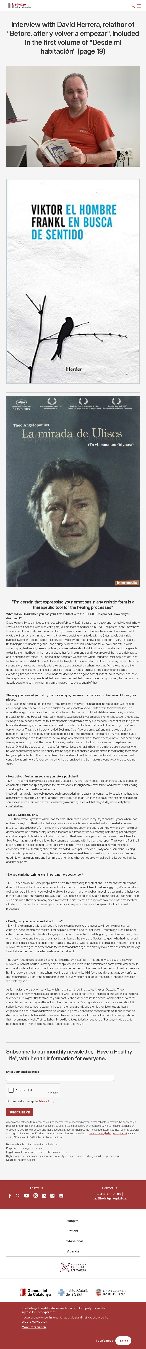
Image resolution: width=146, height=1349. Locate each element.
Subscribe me (19, 1112)
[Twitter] (17, 1196)
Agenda (73, 1251)
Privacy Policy (46, 1101)
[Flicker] (52, 1196)
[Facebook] (10, 1196)
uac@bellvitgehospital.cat (109, 1198)
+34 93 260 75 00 (109, 1194)
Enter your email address (22, 1071)
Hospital (73, 1221)
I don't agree (104, 1340)
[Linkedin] (44, 1196)
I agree (123, 1341)
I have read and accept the (32, 1101)
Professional (73, 1241)
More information (34, 1327)
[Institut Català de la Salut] (73, 1293)
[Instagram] (35, 1195)
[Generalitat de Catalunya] (35, 1293)
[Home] (18, 4)
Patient (73, 1231)
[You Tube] (26, 1196)
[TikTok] (61, 1195)
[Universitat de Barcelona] (110, 1293)
